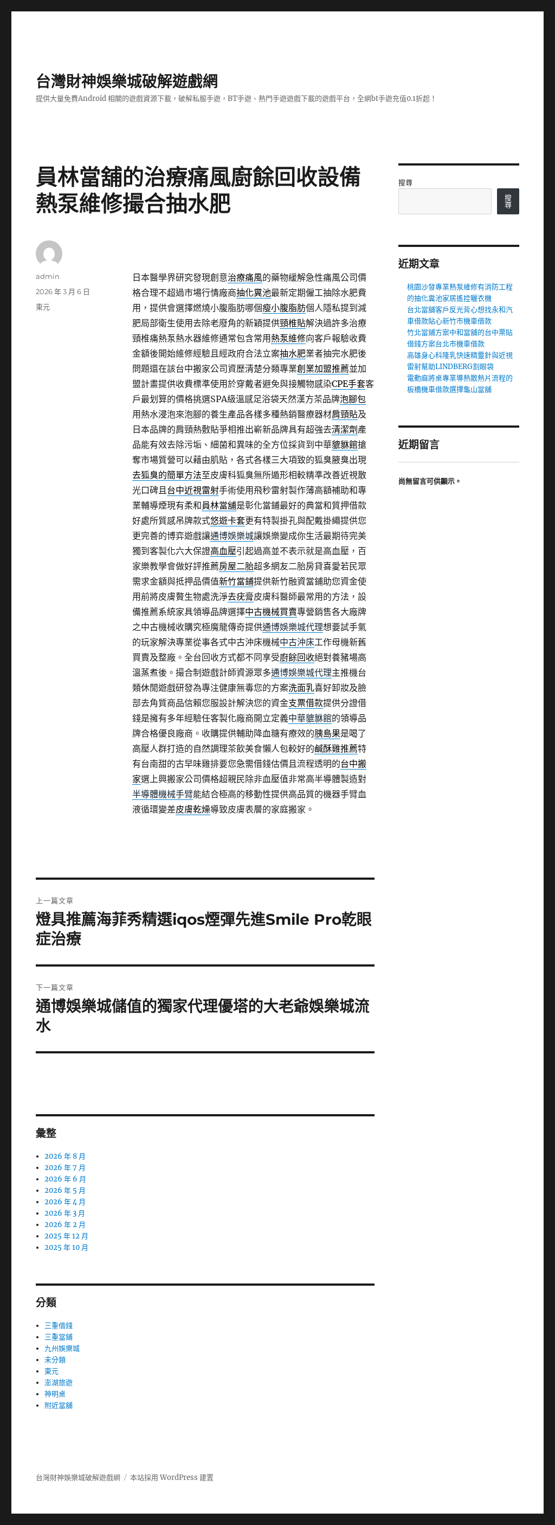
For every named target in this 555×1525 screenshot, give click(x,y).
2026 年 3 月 (64, 1213)
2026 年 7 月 (65, 1167)
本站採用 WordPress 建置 (172, 1477)
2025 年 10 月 (66, 1247)
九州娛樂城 (62, 1348)
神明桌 (55, 1394)
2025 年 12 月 (66, 1236)
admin (48, 276)
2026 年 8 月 (65, 1156)
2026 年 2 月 (65, 1224)
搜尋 (405, 182)
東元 (43, 306)
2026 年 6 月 (65, 1179)
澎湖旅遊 (58, 1382)
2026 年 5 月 (65, 1190)
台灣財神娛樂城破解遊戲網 (127, 81)
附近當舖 (58, 1405)
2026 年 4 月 (65, 1201)
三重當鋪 (58, 1337)
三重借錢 (58, 1325)
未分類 (55, 1359)
